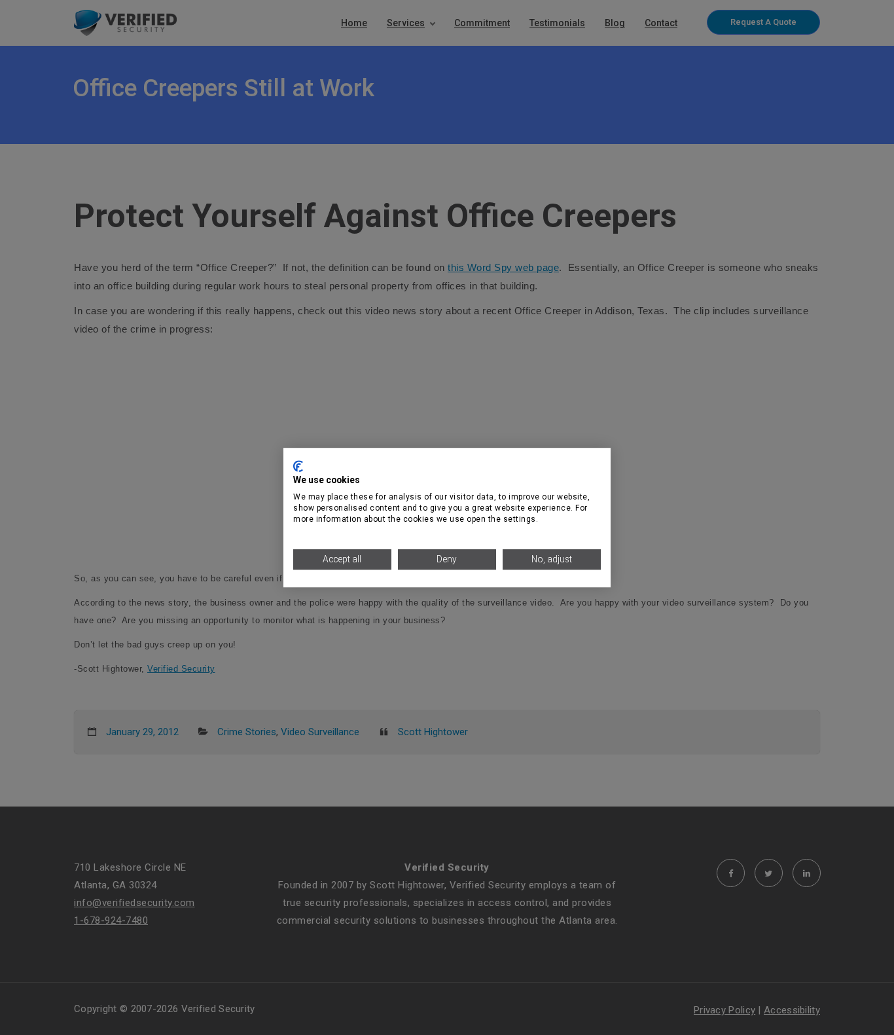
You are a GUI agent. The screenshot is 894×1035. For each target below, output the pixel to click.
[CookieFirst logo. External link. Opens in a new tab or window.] (298, 466)
